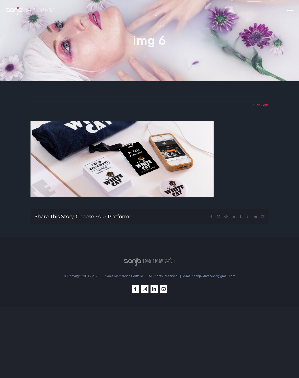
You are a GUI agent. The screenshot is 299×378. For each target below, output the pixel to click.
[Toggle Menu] (289, 10)
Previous (262, 105)
